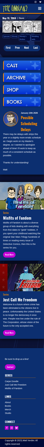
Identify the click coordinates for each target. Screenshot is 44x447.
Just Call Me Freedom (15, 385)
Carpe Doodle (11, 381)
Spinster (6, 36)
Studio (8, 413)
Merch (8, 409)
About (8, 402)
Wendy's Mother (23, 37)
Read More (9, 254)
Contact (10, 367)
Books (8, 406)
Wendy (14, 36)
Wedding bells (35, 37)
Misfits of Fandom (13, 388)
